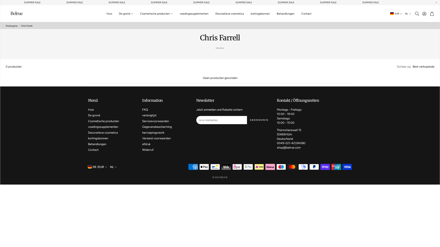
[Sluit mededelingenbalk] (436, 2)
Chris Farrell (26, 26)
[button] (416, 13)
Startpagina (12, 26)
